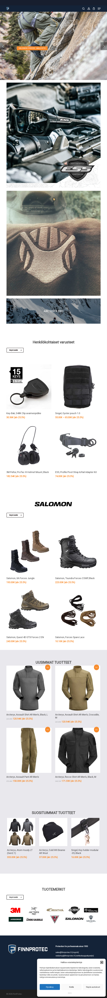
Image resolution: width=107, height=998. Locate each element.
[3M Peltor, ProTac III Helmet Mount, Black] (28, 445)
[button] (101, 962)
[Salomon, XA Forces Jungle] (28, 551)
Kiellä (71, 987)
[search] (83, 8)
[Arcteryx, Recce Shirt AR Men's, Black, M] (77, 750)
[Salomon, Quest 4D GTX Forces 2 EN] (28, 610)
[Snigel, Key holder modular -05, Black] (85, 832)
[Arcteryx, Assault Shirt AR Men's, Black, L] (28, 688)
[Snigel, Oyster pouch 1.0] (77, 386)
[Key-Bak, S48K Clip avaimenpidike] (28, 386)
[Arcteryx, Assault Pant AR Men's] (28, 750)
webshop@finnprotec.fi (65, 956)
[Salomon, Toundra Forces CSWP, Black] (77, 551)
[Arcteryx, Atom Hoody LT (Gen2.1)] (21, 832)
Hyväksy (50, 987)
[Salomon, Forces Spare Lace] (77, 610)
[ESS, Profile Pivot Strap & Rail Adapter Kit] (77, 445)
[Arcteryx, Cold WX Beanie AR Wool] (53, 832)
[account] (88, 8)
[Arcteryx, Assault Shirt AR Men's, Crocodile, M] (77, 688)
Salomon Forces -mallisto (32, 48)
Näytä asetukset (93, 987)
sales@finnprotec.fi (64, 952)
